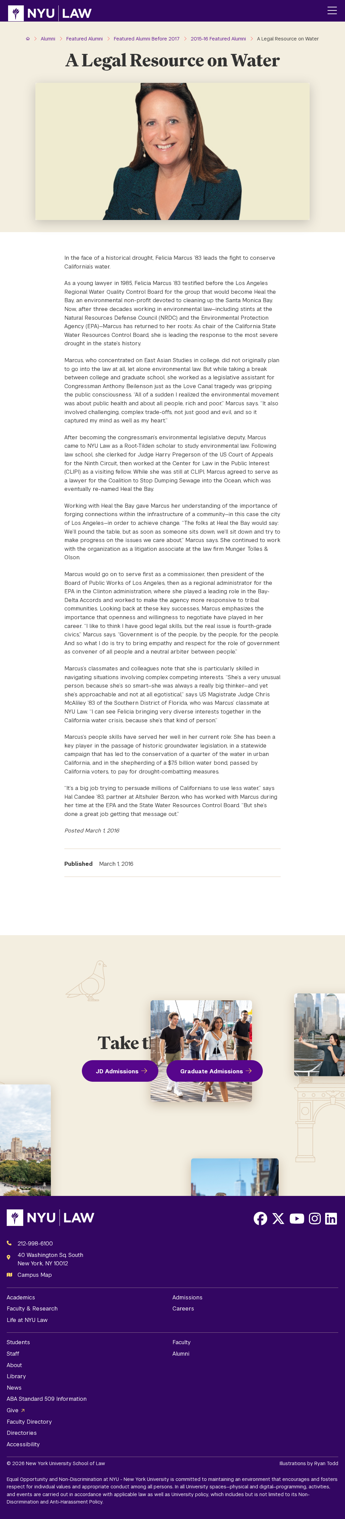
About (14, 1365)
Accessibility (23, 1444)
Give (13, 1410)
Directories (22, 1432)
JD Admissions (117, 1071)
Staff (13, 1353)
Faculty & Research (32, 1308)
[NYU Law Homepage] (50, 10)
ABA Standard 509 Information (47, 1398)
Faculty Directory (29, 1421)
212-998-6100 (35, 1243)
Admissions (187, 1297)
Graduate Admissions (211, 1071)
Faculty (181, 1342)
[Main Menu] (332, 11)
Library (16, 1376)
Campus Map (35, 1274)
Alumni (180, 1353)
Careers (183, 1308)
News (14, 1387)
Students (18, 1342)
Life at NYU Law (27, 1320)
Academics (21, 1297)
